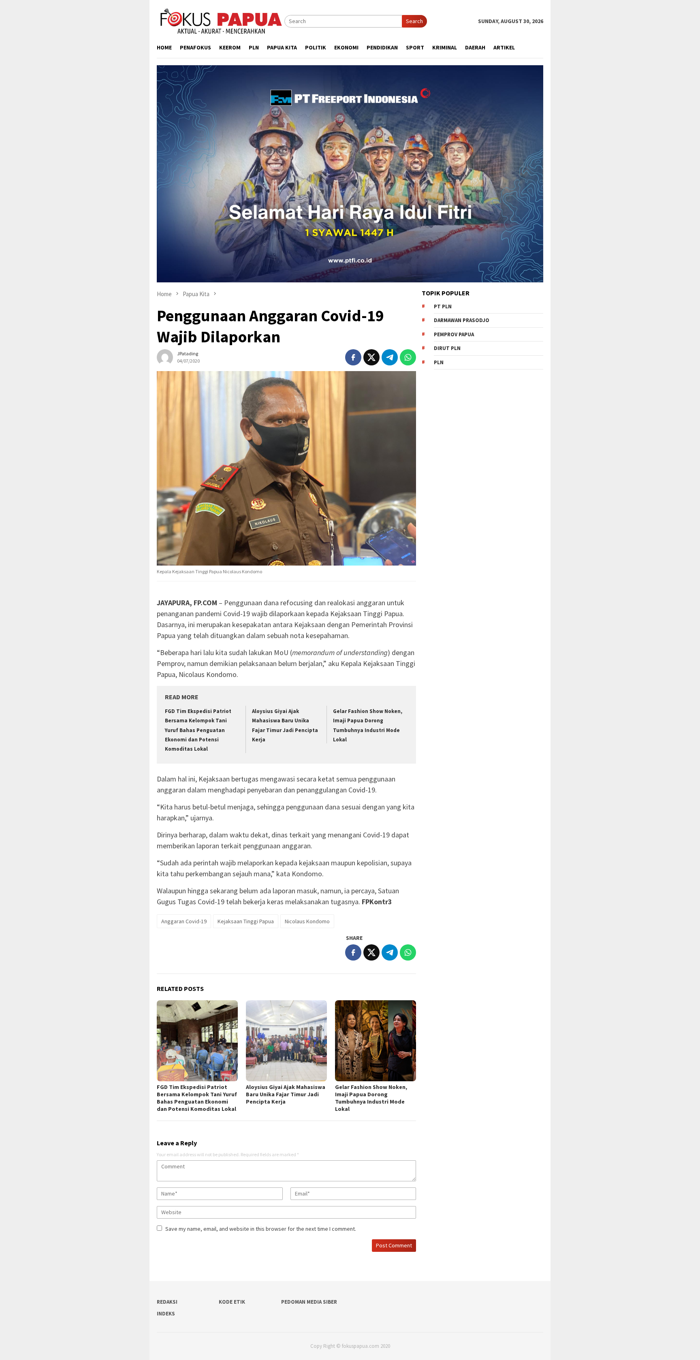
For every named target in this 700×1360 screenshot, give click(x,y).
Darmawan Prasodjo (461, 320)
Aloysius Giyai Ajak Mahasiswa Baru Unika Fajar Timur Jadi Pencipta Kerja (285, 1094)
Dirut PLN (447, 348)
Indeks (166, 1313)
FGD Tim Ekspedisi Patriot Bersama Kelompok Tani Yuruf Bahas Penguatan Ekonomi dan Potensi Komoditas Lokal (198, 730)
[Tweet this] (371, 357)
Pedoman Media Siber (309, 1301)
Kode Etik (232, 1301)
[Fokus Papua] (220, 20)
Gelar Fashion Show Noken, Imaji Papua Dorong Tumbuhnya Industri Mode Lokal (371, 1097)
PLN (439, 362)
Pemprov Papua (454, 334)
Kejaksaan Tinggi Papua (246, 921)
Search (414, 21)
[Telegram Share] (390, 357)
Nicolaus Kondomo (307, 921)
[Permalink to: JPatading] (165, 356)
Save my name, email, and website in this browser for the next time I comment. (260, 1228)
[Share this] (353, 357)
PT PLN (443, 306)
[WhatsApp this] (408, 357)
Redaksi (167, 1301)
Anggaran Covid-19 (184, 921)
